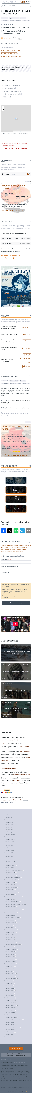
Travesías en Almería (9, 920)
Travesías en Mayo (8, 819)
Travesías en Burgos (8, 935)
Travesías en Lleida (9, 987)
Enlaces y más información (11, 92)
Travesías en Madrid (9, 992)
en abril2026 (5, 51)
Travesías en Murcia (9, 1000)
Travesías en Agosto (8, 826)
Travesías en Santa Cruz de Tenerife (13, 1026)
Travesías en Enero (8, 808)
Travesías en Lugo (8, 989)
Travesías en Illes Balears (10, 930)
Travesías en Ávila (8, 925)
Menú (29, 2)
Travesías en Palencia (9, 1008)
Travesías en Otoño (8, 848)
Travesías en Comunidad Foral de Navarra (14, 903)
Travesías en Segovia (9, 1015)
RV (24, 1097)
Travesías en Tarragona (10, 1023)
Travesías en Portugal (9, 858)
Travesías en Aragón (9, 864)
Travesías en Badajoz (9, 927)
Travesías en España (9, 852)
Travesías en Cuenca (9, 956)
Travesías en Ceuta (9, 882)
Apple (28, 361)
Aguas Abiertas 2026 (9, 1)
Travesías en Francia (8, 855)
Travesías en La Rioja (9, 892)
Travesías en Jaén (8, 974)
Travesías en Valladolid (9, 1036)
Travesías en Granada (9, 961)
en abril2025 (16, 51)
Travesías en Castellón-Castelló (12, 946)
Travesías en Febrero (9, 811)
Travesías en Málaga (9, 995)
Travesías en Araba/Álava (10, 912)
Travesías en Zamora (9, 1041)
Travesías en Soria (8, 1020)
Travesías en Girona (9, 958)
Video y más (7, 98)
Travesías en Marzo (8, 813)
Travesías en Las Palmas (10, 982)
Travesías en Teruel (8, 1028)
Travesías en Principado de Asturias (13, 867)
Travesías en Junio (8, 821)
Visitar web (27, 341)
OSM (25, 132)
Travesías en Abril (8, 816)
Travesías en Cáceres (9, 938)
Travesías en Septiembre (10, 829)
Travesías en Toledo (8, 1031)
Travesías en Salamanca (9, 1013)
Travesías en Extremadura (10, 885)
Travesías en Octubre (9, 832)
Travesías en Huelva (9, 969)
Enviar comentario (16, 601)
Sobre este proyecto (6, 1067)
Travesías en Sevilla (9, 1018)
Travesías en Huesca (9, 971)
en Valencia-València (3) (8, 54)
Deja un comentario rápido (13, 553)
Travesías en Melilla (9, 898)
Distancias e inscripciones (11, 86)
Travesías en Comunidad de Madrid (12, 895)
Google (28, 353)
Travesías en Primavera (9, 843)
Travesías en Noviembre (9, 834)
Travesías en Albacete (9, 915)
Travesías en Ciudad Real (10, 951)
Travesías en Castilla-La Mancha (12, 874)
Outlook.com (26, 357)
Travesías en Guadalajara (10, 964)
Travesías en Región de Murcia (11, 900)
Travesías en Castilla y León (11, 877)
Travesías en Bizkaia (9, 1039)
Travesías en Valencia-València (12, 1033)
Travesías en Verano (8, 846)
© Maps (20, 132)
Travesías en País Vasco (10, 905)
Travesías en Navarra (9, 1002)
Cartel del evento (8, 89)
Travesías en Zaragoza (9, 1044)
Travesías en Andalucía (10, 862)
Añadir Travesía (16, 1056)
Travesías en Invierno (9, 841)
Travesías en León (9, 984)
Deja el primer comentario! (11, 95)
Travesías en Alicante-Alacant (11, 917)
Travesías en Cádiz (9, 940)
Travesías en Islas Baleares (11, 890)
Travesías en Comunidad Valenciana (13, 908)
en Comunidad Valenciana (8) (10, 57)
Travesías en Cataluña (10, 880)
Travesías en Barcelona (10, 933)
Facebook (27, 347)
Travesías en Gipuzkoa (10, 966)
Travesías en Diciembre (9, 837)
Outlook (27, 365)
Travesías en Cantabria (10, 872)
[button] (16, 120)
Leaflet (16, 132)
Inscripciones (26, 334)
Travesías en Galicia (9, 887)
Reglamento (26, 327)
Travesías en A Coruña (10, 977)
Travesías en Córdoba (9, 953)
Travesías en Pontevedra (10, 1010)
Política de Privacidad (18, 1070)
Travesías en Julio (8, 824)
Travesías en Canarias (10, 869)
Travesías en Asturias (9, 922)
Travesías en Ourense (9, 1005)
